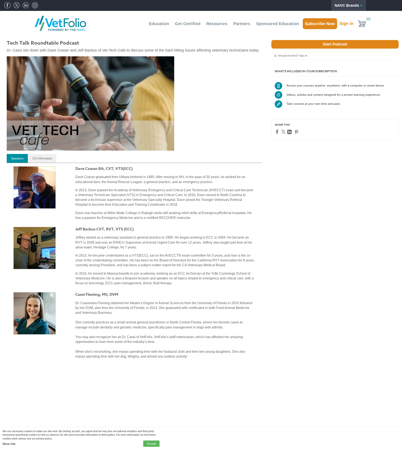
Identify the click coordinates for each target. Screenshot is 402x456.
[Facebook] (277, 131)
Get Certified (187, 23)
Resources (216, 23)
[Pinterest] (297, 132)
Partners (241, 23)
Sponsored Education (277, 23)
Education (159, 23)
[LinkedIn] (290, 132)
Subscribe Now (320, 23)
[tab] (17, 158)
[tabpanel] (134, 264)
